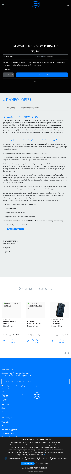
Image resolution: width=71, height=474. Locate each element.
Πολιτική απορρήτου (9, 429)
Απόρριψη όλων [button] (43, 463)
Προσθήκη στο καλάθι (42, 75)
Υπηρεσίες (5, 422)
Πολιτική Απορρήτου (49, 454)
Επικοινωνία (6, 412)
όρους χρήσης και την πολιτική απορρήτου (30, 386)
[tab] (10, 108)
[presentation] (65, 353)
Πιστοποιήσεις (6, 426)
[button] (35, 468)
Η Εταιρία (5, 404)
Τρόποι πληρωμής (8, 433)
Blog (3, 408)
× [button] (69, 438)
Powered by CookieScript (35, 471)
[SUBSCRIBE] (64, 381)
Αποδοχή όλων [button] (28, 463)
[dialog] (35, 455)
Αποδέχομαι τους (24, 386)
